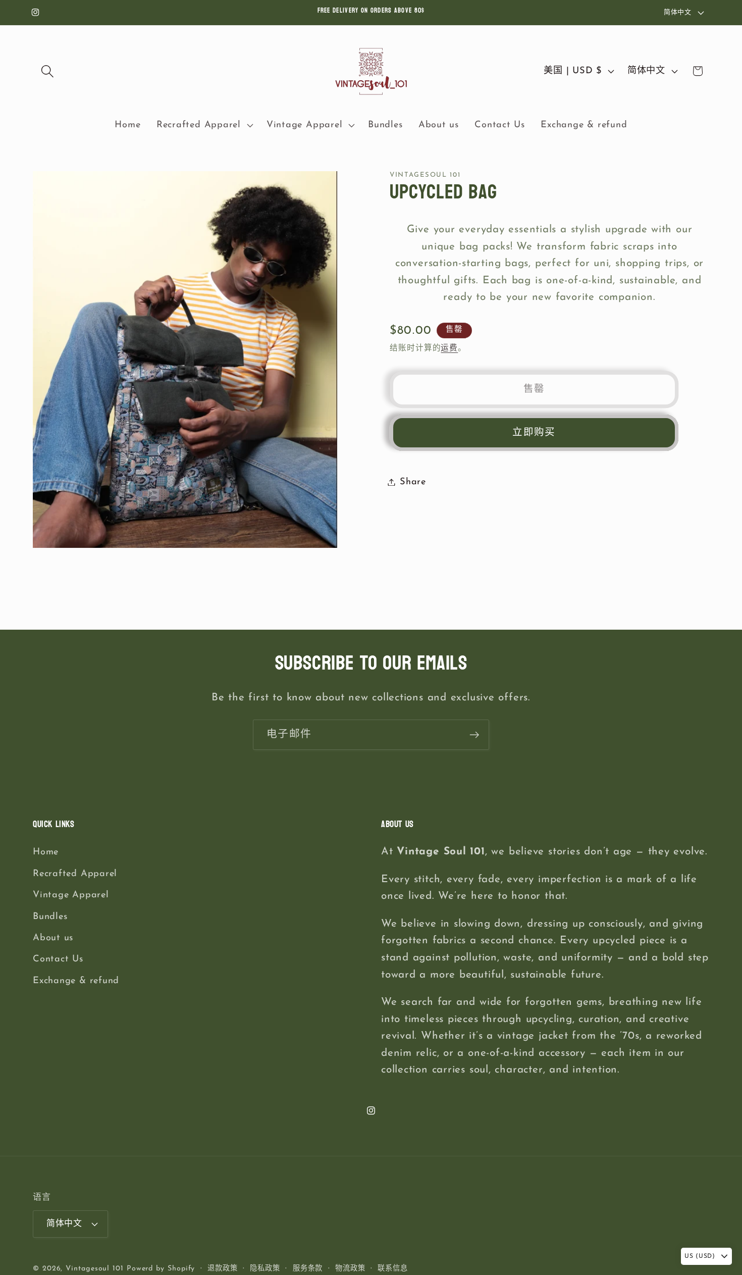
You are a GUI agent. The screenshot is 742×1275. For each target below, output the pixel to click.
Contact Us (58, 959)
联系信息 (393, 1268)
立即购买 (533, 433)
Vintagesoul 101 (95, 1268)
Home (46, 852)
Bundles (50, 917)
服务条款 (308, 1268)
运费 (449, 348)
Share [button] (413, 482)
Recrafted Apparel (75, 874)
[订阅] (474, 735)
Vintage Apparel (71, 895)
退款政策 (222, 1268)
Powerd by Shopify (161, 1268)
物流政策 (350, 1268)
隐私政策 (265, 1268)
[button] (47, 71)
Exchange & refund (76, 981)
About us (53, 938)
